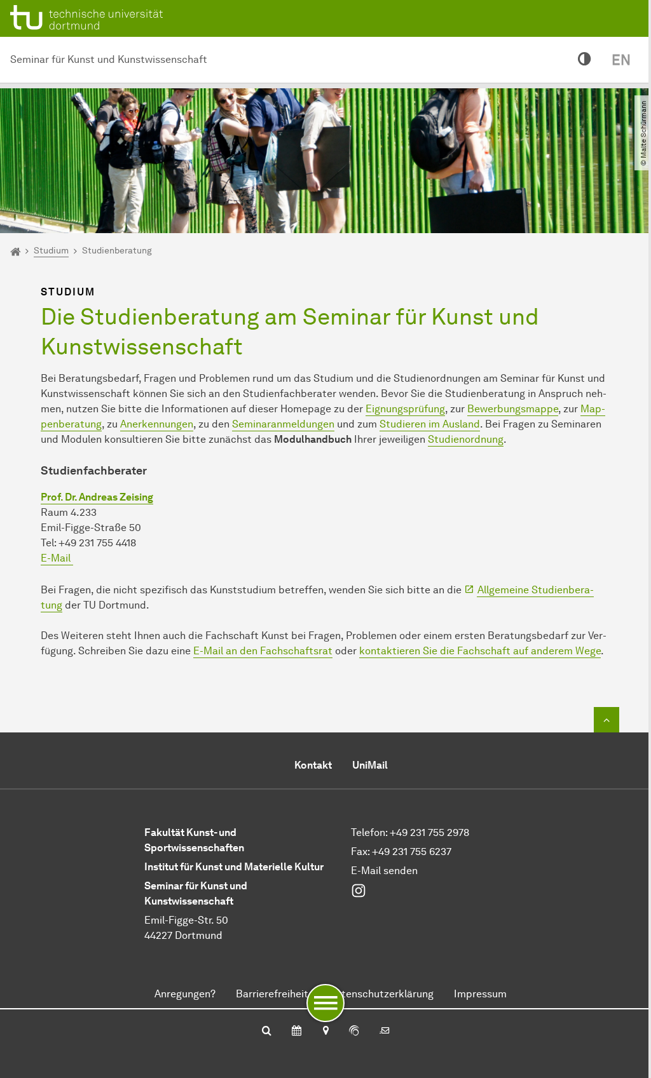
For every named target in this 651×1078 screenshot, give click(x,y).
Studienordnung (466, 439)
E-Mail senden (384, 871)
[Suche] (267, 1031)
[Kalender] (297, 1031)
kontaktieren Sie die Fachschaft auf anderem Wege (480, 651)
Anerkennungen (156, 424)
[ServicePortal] (354, 1031)
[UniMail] (384, 1031)
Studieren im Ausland (430, 424)
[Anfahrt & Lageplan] (325, 1031)
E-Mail (57, 558)
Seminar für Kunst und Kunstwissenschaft (108, 59)
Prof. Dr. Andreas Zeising (97, 497)
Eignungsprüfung (405, 409)
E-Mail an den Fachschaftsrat (262, 651)
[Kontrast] (584, 59)
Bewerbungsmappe (512, 409)
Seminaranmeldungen (283, 424)
